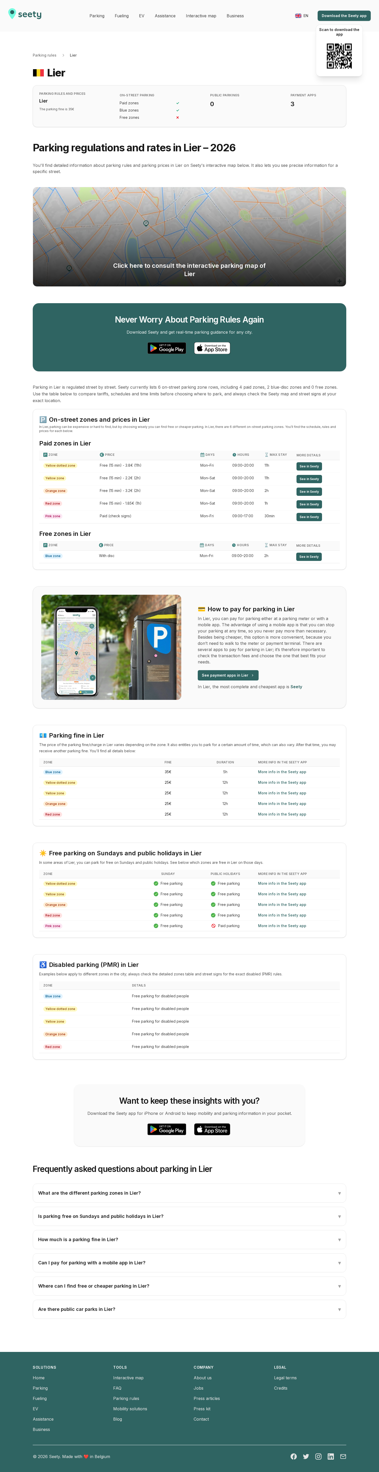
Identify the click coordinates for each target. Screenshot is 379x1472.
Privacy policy (115, 724)
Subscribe (163, 708)
